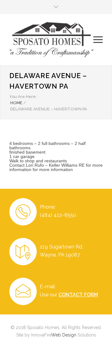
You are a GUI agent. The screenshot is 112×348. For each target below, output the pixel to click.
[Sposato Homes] (51, 39)
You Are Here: (23, 96)
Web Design (63, 334)
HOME (16, 102)
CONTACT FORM (78, 295)
